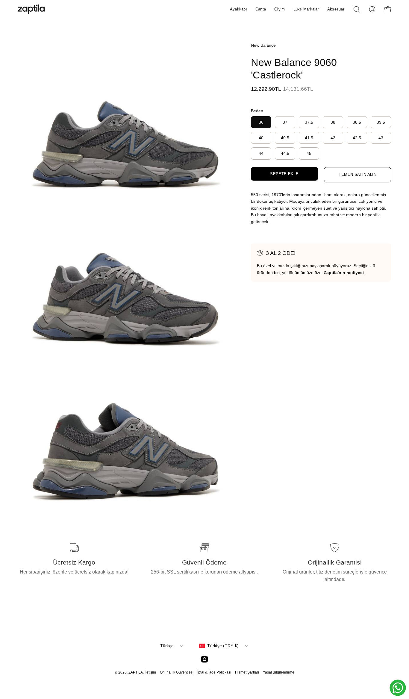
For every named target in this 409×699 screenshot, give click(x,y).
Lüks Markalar (306, 9)
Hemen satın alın (357, 174)
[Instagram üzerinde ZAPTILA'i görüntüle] (204, 659)
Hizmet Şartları (247, 672)
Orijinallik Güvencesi (176, 672)
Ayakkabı (238, 9)
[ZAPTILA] (31, 9)
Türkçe (167, 645)
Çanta (260, 9)
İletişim (150, 672)
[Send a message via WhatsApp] (398, 688)
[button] (356, 9)
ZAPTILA (135, 672)
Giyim (279, 9)
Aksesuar (335, 9)
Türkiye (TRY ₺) (223, 645)
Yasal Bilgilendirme (278, 672)
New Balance (263, 45)
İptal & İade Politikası (214, 672)
